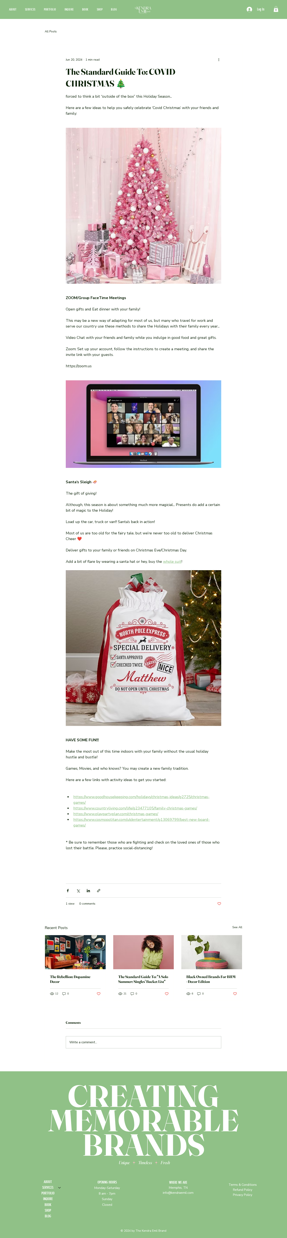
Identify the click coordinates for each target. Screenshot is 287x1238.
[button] (276, 9)
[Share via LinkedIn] (88, 891)
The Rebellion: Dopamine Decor (70, 979)
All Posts (51, 31)
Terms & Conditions (243, 1185)
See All (237, 927)
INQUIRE (48, 1199)
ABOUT (48, 1181)
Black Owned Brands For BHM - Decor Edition (211, 979)
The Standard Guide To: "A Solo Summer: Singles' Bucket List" (143, 979)
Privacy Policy (242, 1195)
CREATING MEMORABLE (143, 1108)
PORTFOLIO (47, 1193)
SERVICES (47, 1187)
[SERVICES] (59, 1187)
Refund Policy (242, 1190)
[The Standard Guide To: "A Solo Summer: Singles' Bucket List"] (143, 952)
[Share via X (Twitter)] (78, 891)
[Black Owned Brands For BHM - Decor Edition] (211, 952)
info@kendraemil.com (178, 1193)
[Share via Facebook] (68, 891)
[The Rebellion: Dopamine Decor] (75, 952)
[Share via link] (99, 891)
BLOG (48, 1216)
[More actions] (218, 59)
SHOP (48, 1210)
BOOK (48, 1204)
